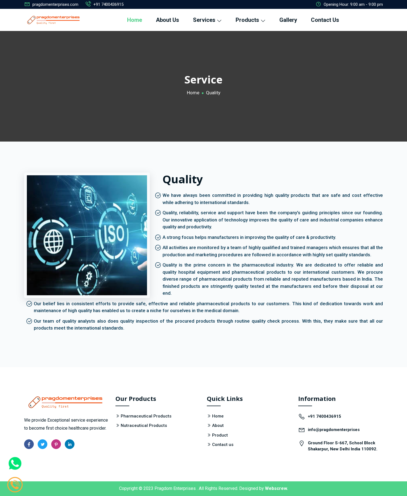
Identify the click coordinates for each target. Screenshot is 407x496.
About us (167, 20)
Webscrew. (276, 488)
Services (205, 20)
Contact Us (325, 20)
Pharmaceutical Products (146, 416)
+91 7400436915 (108, 4)
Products (248, 20)
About (218, 425)
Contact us (222, 444)
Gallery (288, 20)
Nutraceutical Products (144, 425)
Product (220, 435)
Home (134, 20)
